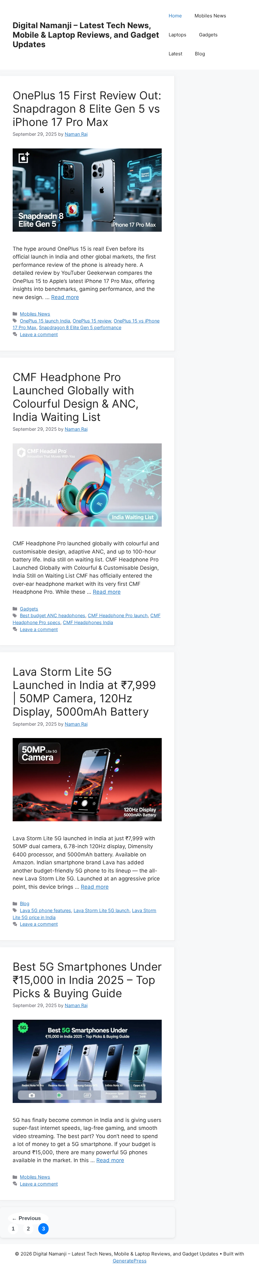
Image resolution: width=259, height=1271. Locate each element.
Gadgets (208, 35)
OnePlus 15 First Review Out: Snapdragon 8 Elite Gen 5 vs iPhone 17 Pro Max (87, 108)
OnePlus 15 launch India (45, 320)
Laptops (177, 35)
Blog (200, 54)
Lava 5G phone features (45, 910)
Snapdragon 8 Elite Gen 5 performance (80, 327)
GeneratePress (130, 1261)
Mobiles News (210, 16)
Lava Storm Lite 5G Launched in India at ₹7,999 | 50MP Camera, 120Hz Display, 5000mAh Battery (84, 691)
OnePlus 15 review (92, 320)
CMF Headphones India (88, 622)
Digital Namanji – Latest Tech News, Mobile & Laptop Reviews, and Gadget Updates (86, 35)
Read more (65, 297)
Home (175, 16)
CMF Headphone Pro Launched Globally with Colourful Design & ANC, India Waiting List (76, 396)
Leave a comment (39, 334)
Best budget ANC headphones (52, 615)
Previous (26, 1218)
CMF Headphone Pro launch (118, 615)
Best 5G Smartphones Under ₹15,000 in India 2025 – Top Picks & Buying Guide (87, 980)
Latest (175, 54)
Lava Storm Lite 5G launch (102, 910)
